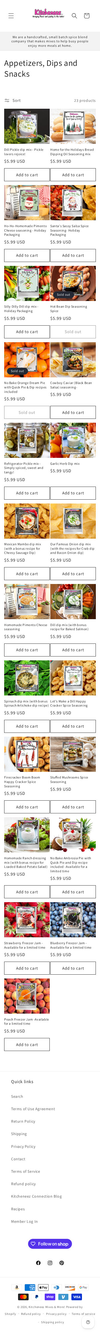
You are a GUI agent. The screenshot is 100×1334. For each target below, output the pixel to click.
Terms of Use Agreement (33, 1108)
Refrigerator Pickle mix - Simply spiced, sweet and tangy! (23, 467)
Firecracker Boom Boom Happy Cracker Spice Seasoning (22, 781)
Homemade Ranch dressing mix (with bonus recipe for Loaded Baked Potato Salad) (26, 862)
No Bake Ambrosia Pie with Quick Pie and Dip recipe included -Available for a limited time (70, 864)
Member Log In (24, 1221)
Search (17, 1096)
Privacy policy (56, 1314)
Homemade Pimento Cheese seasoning (26, 627)
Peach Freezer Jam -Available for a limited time (26, 1021)
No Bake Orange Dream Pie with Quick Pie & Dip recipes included (25, 387)
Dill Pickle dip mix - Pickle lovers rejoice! (24, 151)
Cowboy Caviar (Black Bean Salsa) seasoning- (71, 385)
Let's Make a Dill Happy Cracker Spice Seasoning (69, 703)
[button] (11, 16)
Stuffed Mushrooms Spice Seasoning (69, 779)
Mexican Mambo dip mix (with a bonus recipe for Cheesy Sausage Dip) (22, 548)
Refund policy (23, 1183)
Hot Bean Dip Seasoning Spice (68, 308)
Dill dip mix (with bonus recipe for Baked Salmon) (69, 627)
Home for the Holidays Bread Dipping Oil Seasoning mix (72, 151)
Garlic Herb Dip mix (64, 463)
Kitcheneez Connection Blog (36, 1196)
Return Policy (23, 1121)
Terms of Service (25, 1171)
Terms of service (83, 1314)
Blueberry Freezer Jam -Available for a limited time (71, 945)
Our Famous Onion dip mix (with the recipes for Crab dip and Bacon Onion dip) (72, 548)
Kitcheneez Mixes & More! (47, 1307)
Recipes (18, 1208)
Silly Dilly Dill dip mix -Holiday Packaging (21, 308)
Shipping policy (52, 1322)
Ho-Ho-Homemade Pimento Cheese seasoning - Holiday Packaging (25, 230)
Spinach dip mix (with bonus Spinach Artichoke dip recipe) (26, 703)
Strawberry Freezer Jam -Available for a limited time (25, 945)
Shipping (19, 1133)
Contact (18, 1158)
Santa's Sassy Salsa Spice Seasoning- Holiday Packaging (69, 230)
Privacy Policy (23, 1146)
